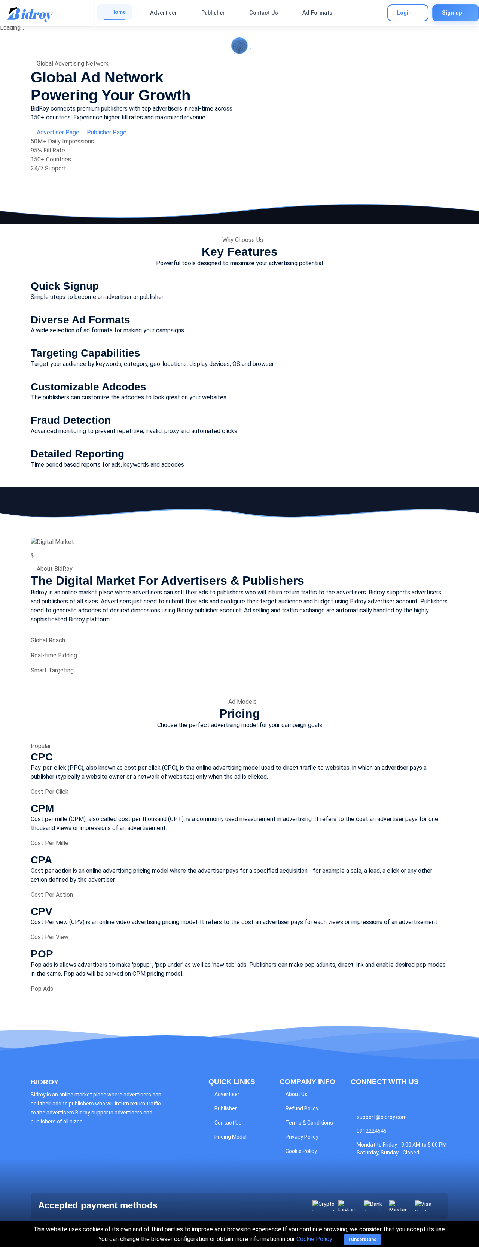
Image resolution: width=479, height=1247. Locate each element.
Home (118, 12)
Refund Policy (302, 1108)
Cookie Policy (301, 1151)
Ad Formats (317, 13)
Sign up (452, 13)
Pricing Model (230, 1136)
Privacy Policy (302, 1136)
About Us (297, 1094)
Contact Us (263, 13)
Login (404, 13)
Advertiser (163, 13)
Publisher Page (105, 132)
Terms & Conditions (309, 1122)
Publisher (213, 13)
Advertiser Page (58, 132)
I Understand (362, 1239)
